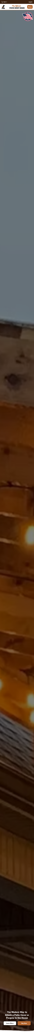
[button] (4, 2)
